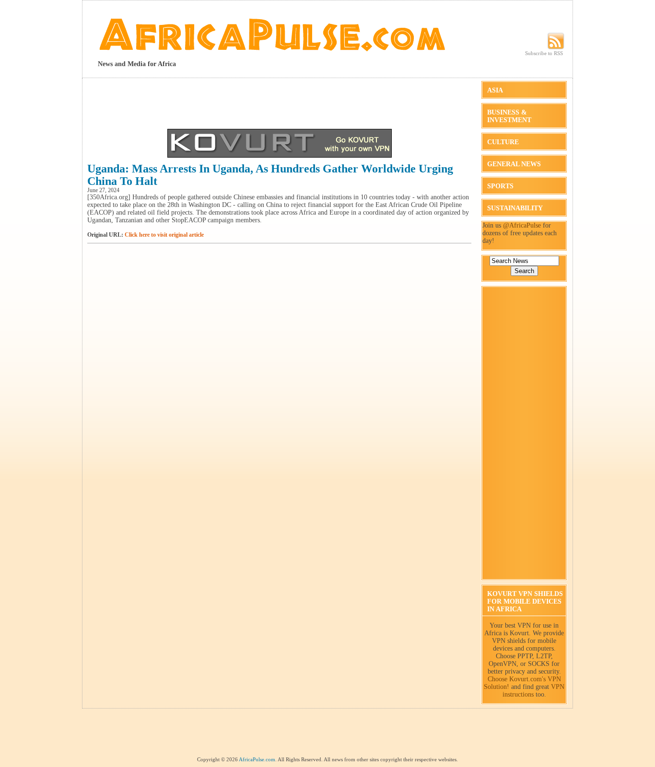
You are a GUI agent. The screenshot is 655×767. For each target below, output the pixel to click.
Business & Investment (509, 116)
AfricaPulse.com (257, 759)
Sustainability (515, 208)
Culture (503, 142)
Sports (500, 186)
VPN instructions (534, 690)
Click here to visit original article (164, 235)
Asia (495, 90)
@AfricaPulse (522, 225)
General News (514, 164)
